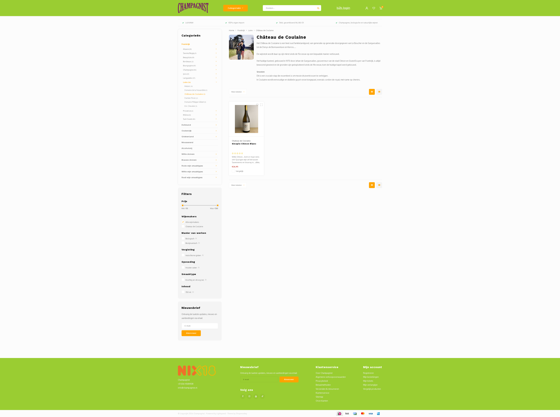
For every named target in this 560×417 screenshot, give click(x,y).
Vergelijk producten (372, 389)
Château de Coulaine (194, 94)
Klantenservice (322, 393)
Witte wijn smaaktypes (192, 171)
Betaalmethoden (323, 385)
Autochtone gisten (194, 255)
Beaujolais (188, 57)
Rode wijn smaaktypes (192, 165)
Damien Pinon (191, 98)
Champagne (189, 70)
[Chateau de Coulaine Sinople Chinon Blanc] (246, 119)
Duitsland (186, 125)
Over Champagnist (324, 373)
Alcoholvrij (187, 148)
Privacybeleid (322, 381)
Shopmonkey (241, 413)
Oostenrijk (186, 130)
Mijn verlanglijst (370, 385)
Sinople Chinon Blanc (244, 144)
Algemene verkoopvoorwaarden (331, 377)
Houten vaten (192, 267)
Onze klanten (322, 400)
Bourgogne (189, 65)
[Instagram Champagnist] (249, 396)
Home (231, 30)
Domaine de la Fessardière (195, 90)
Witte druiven (188, 154)
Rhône (187, 115)
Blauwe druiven (189, 160)
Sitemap (319, 397)
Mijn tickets (368, 381)
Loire (187, 82)
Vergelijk (239, 171)
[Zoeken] (318, 8)
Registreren (368, 373)
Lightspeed (221, 413)
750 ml (190, 292)
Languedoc (189, 78)
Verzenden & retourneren (327, 389)
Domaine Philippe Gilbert (195, 102)
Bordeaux (188, 61)
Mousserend (187, 142)
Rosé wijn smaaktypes (192, 177)
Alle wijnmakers (192, 222)
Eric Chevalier (190, 106)
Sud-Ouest (189, 119)
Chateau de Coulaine (194, 226)
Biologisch (191, 238)
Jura (186, 74)
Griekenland (188, 136)
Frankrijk (186, 44)
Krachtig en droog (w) (196, 280)
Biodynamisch (193, 243)
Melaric (188, 86)
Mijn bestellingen (371, 377)
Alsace (187, 49)
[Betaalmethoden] (339, 413)
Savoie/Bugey (189, 53)
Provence (188, 111)
